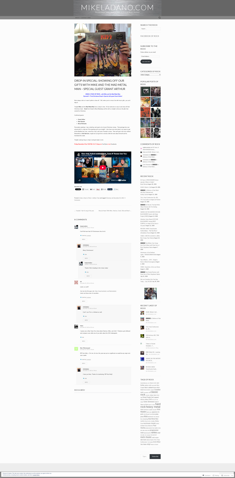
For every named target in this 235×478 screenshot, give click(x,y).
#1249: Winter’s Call (145, 187)
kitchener (150, 416)
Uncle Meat (156, 442)
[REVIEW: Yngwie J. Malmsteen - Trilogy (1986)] (145, 102)
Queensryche (147, 432)
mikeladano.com (152, 314)
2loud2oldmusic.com (145, 383)
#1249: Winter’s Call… (154, 152)
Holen (144, 152)
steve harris (150, 439)
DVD (150, 399)
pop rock (147, 430)
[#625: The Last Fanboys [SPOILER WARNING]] (156, 102)
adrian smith (148, 385)
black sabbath (149, 387)
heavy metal (153, 406)
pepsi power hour (150, 428)
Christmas (109, 198)
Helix (141, 409)
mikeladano (86, 245)
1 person (88, 235)
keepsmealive (83, 226)
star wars (143, 439)
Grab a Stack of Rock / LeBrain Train (90, 198)
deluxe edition (144, 399)
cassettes (146, 392)
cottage (151, 395)
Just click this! (146, 61)
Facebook (113, 144)
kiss (146, 416)
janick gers (149, 412)
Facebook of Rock (149, 36)
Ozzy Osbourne (149, 425)
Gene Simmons (149, 402)
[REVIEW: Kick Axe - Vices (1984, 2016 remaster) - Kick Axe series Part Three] (145, 123)
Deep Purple (147, 397)
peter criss (158, 428)
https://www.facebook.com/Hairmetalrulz (105, 291)
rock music (146, 437)
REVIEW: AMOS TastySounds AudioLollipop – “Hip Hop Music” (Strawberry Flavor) (148, 231)
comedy (147, 395)
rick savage (147, 435)
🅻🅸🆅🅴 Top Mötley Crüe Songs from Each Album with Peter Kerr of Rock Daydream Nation (149, 245)
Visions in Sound (154, 444)
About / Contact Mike (83, 17)
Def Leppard (155, 397)
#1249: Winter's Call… (152, 312)
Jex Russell (147, 414)
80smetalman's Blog (153, 348)
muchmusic (147, 423)
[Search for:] (160, 17)
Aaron (151, 383)
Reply (83, 239)
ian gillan (150, 409)
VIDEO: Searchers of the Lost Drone (150, 267)
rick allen (142, 435)
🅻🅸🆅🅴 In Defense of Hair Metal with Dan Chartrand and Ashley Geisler (149, 192)
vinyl (148, 444)
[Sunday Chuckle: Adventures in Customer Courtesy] (145, 133)
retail (158, 432)
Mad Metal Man (153, 419)
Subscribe (155, 456)
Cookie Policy (36, 475)
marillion (142, 421)
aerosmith (154, 385)
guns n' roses (152, 404)
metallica (153, 421)
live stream (156, 416)
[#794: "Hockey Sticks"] (156, 133)
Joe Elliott (152, 414)
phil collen (142, 430)
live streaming (144, 419)
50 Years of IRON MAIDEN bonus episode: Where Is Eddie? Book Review (149, 182)
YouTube (104, 144)
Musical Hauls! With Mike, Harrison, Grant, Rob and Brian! (115, 210)
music (153, 423)
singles (157, 437)
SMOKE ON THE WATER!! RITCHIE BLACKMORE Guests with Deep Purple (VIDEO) (150, 214)
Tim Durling (149, 442)
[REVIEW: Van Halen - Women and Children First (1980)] (145, 92)
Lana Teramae (146, 164)
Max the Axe (148, 421)
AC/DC (155, 383)
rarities (154, 432)
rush (153, 437)
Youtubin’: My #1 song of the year (84, 210)
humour (146, 409)
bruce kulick (147, 389)
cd (149, 392)
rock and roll (153, 435)
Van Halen (143, 444)
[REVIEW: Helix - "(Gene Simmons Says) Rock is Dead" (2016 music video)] (156, 112)
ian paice (155, 409)
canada (152, 389)
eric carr (154, 399)
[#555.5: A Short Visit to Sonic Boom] (145, 112)
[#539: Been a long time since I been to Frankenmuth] (156, 123)
